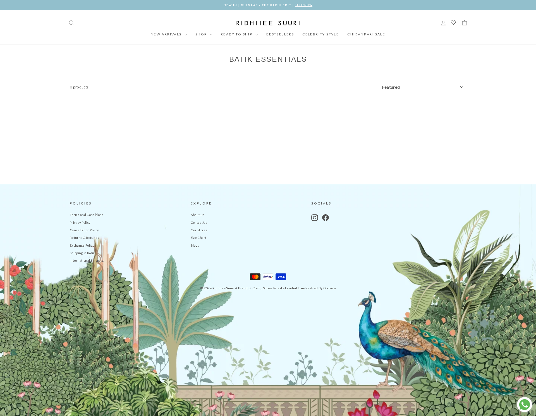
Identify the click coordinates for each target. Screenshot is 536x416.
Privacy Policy (80, 222)
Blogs (195, 245)
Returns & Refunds (84, 237)
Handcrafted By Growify (317, 288)
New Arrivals (167, 34)
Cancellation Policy (84, 230)
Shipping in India (82, 253)
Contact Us (199, 222)
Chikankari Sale (366, 34)
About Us (198, 215)
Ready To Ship (237, 34)
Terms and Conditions (87, 215)
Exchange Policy (82, 245)
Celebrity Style (320, 34)
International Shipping (87, 260)
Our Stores (199, 230)
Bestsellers (280, 34)
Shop (201, 34)
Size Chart (198, 237)
